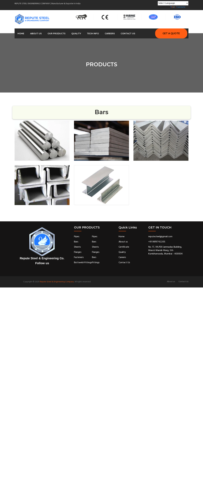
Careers (110, 33)
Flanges (77, 252)
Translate (180, 7)
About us (36, 33)
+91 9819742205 (156, 242)
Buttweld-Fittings (83, 262)
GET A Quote (171, 33)
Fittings (96, 262)
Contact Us (128, 33)
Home (21, 33)
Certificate (124, 247)
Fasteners (79, 257)
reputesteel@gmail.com (160, 236)
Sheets (77, 247)
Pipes (76, 236)
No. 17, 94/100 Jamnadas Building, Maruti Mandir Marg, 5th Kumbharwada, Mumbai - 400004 (165, 250)
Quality (76, 33)
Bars (76, 242)
